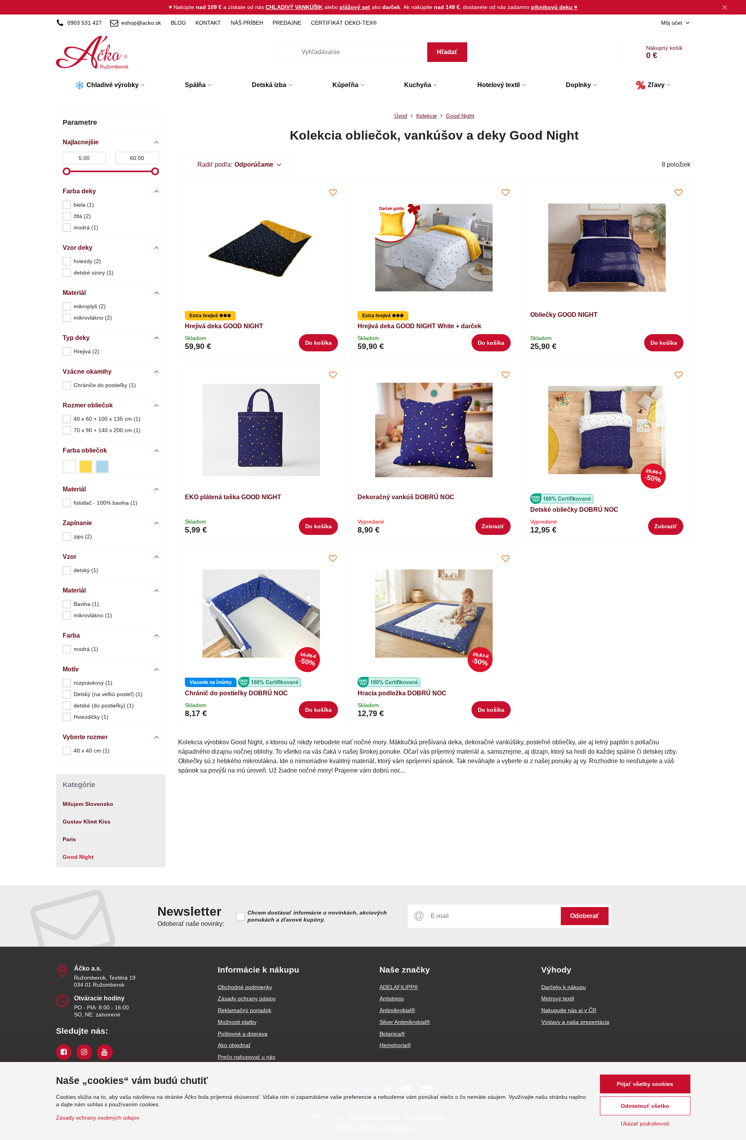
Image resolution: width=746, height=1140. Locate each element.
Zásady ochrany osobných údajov (97, 1118)
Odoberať (584, 916)
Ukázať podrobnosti (645, 1123)
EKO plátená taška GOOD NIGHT (233, 497)
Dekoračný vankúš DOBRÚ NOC (406, 497)
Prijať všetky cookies (645, 1084)
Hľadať (447, 52)
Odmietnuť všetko (645, 1106)
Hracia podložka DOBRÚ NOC (402, 693)
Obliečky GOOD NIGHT (564, 314)
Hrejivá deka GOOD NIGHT (224, 326)
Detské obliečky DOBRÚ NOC (574, 509)
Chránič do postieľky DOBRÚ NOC (236, 693)
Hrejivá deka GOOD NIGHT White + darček (419, 326)
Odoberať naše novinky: (190, 923)
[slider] (66, 171)
